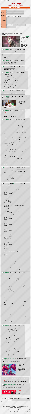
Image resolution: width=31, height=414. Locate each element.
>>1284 (11, 185)
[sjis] (28, 411)
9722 (23, 378)
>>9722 (7, 359)
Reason (9, 400)
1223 (24, 49)
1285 (23, 325)
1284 (23, 272)
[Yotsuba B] (12, 411)
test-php (8, 0)
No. (26, 38)
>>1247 (26, 96)
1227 (23, 60)
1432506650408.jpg (8, 387)
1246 (23, 96)
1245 (23, 90)
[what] (24, 411)
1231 (23, 66)
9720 (4, 359)
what (2, 0)
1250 (23, 119)
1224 (24, 55)
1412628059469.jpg (9, 33)
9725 (4, 385)
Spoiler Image (18, 16)
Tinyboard (8, 406)
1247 (23, 110)
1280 (9, 185)
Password (14, 398)
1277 (23, 167)
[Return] (22, 7)
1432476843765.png (9, 361)
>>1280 (5, 274)
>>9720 (5, 380)
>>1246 (5, 112)
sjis (4, 0)
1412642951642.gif (8, 98)
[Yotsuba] (19, 411)
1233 (23, 72)
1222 (22, 40)
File (10, 398)
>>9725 (26, 378)
